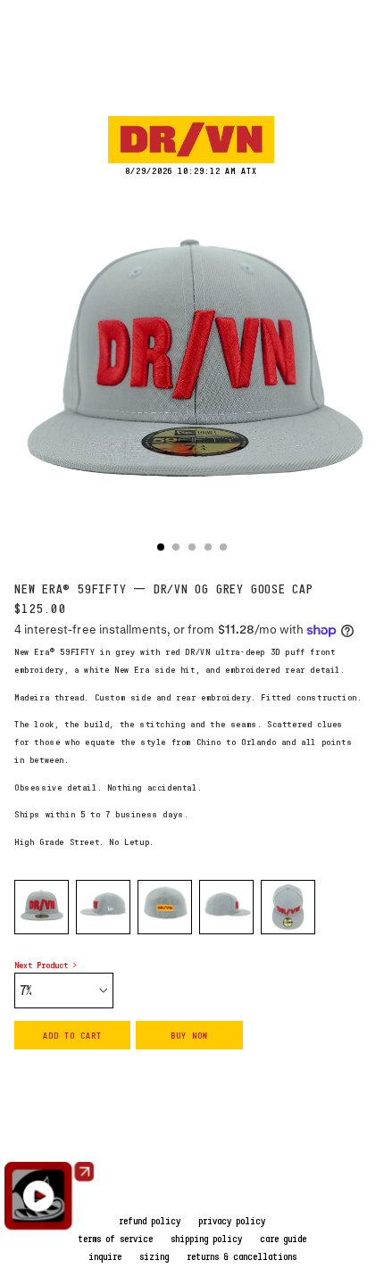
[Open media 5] (288, 907)
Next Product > (45, 964)
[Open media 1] (41, 907)
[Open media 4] (226, 907)
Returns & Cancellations (241, 1256)
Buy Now (189, 1035)
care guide (283, 1238)
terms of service (115, 1238)
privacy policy (231, 1221)
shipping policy (206, 1238)
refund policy (149, 1221)
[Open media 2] (103, 907)
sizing (154, 1256)
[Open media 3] (165, 907)
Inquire (104, 1256)
